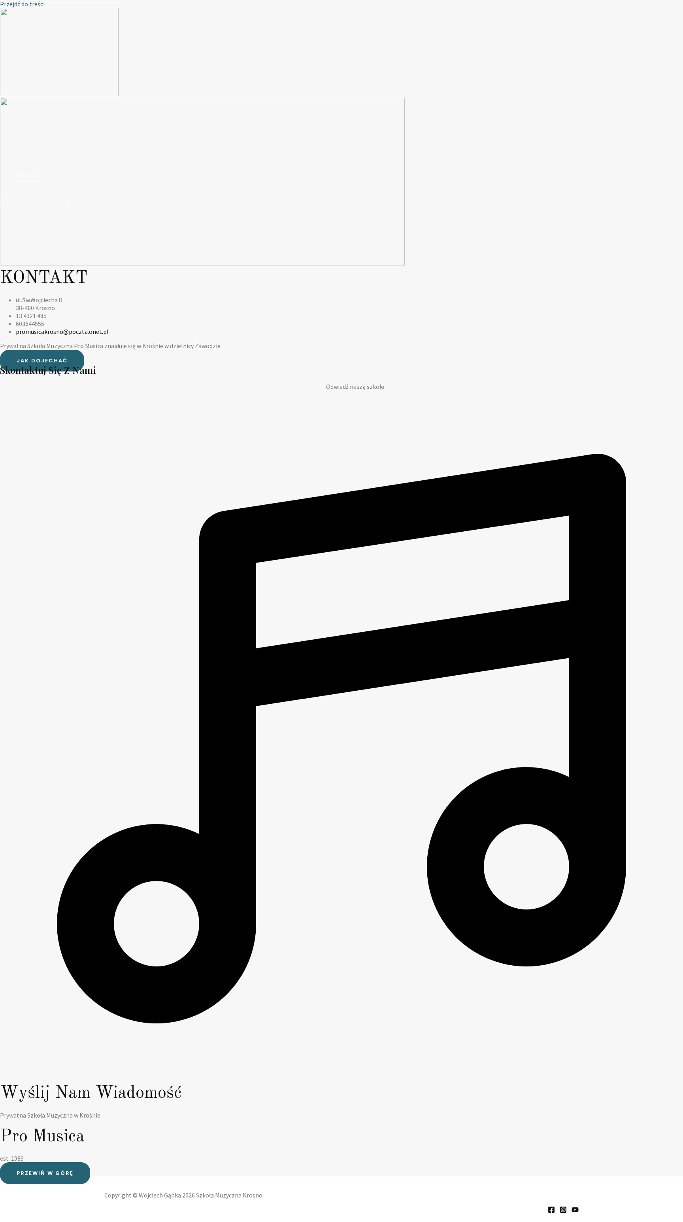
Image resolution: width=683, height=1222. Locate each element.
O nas (23, 64)
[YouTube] (575, 1211)
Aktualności (32, 119)
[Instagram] (563, 1211)
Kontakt (27, 174)
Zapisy (24, 147)
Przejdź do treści (22, 4)
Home (24, 36)
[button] (34, 202)
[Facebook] (551, 1211)
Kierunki (27, 91)
